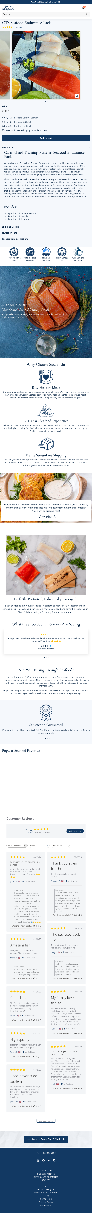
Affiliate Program (46, 1189)
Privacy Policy (46, 1202)
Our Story (46, 1170)
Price (4, 106)
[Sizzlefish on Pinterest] (54, 1160)
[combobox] (46, 14)
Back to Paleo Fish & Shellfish (48, 1139)
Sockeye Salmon (28, 213)
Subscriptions (46, 1174)
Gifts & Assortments (46, 1177)
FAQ (46, 1186)
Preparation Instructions (15, 239)
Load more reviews (46, 1121)
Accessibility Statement (46, 1192)
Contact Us (46, 1199)
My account (46, 1205)
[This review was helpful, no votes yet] (34, 926)
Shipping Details (10, 226)
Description (8, 147)
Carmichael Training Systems (33, 163)
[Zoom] (77, 96)
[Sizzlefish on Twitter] (48, 1160)
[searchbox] (15, 845)
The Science (63, 193)
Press (46, 1195)
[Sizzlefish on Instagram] (38, 1160)
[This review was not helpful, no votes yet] (38, 926)
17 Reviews (18, 27)
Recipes (46, 1180)
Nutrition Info (9, 232)
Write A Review (75, 831)
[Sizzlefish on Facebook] (43, 1160)
